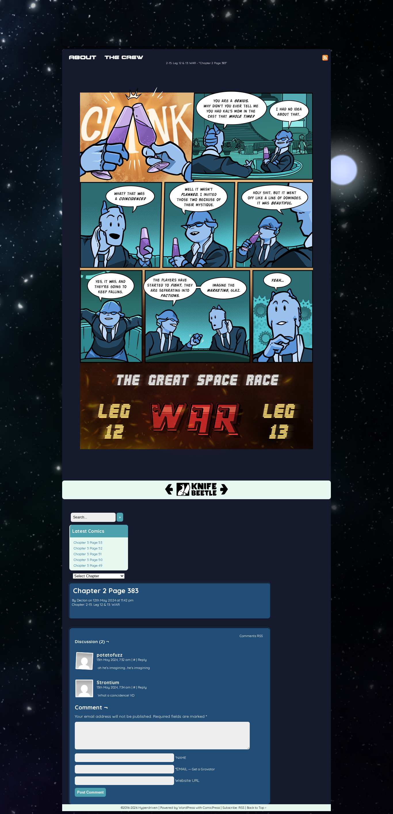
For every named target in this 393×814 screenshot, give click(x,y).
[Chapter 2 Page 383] (196, 460)
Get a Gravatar (203, 769)
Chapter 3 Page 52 (88, 548)
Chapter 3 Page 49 (88, 565)
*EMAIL (195, 768)
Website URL (187, 780)
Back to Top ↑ (257, 808)
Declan (82, 600)
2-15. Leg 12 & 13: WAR (181, 63)
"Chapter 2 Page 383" (213, 63)
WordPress (187, 808)
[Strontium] (84, 689)
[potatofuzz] (84, 661)
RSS (241, 808)
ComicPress (211, 808)
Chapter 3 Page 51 (88, 554)
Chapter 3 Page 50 (88, 560)
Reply (142, 660)
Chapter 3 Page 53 (88, 542)
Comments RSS (251, 636)
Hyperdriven (191, 24)
